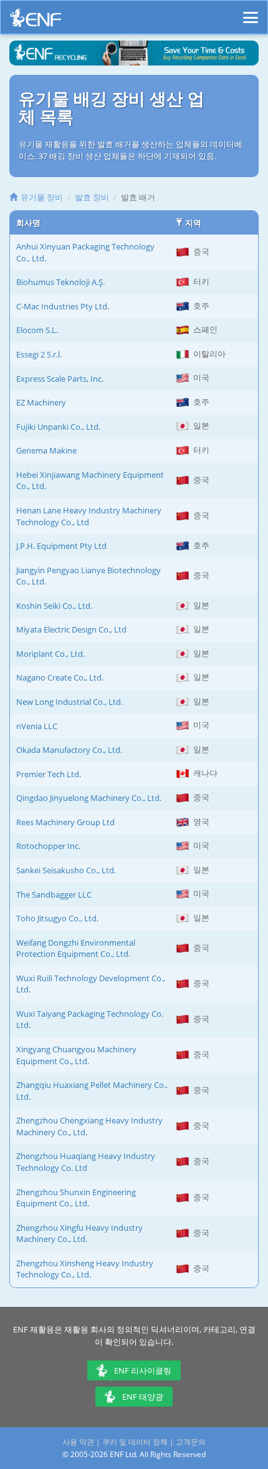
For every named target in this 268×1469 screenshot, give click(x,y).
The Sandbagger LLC (54, 894)
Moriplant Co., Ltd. (50, 653)
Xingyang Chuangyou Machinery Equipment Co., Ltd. (76, 1055)
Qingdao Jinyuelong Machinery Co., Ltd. (88, 797)
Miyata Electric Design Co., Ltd (71, 629)
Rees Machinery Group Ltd (65, 822)
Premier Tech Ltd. (48, 774)
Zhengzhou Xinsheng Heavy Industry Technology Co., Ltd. (84, 1269)
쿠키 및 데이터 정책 (135, 1442)
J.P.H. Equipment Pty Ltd (61, 545)
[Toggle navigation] (250, 12)
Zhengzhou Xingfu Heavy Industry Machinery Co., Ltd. (79, 1233)
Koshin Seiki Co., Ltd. (54, 605)
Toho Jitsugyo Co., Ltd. (57, 918)
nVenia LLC (36, 726)
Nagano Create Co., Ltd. (59, 677)
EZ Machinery (41, 402)
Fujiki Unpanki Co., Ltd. (58, 426)
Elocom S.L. (37, 330)
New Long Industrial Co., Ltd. (69, 701)
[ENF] (35, 21)
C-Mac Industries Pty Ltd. (62, 306)
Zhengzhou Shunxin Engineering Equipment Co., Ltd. (76, 1198)
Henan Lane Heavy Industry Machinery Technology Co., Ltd (88, 516)
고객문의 (191, 1442)
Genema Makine (46, 450)
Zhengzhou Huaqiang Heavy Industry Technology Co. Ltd (85, 1161)
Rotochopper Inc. (48, 845)
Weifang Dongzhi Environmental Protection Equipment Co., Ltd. (75, 948)
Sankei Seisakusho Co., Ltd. (66, 870)
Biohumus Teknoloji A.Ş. (60, 282)
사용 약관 (78, 1442)
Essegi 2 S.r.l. (39, 354)
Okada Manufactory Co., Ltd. (69, 749)
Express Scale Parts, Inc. (59, 378)
